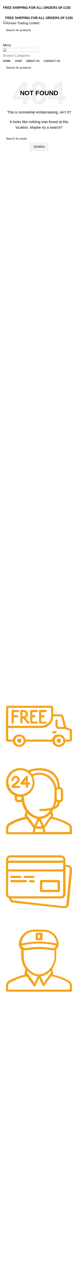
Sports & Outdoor (16, 1121)
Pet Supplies (13, 1114)
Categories (14, 1069)
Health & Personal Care (20, 1128)
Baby (8, 1076)
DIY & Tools (12, 1090)
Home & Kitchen (15, 1097)
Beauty (9, 1083)
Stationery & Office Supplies (22, 1135)
